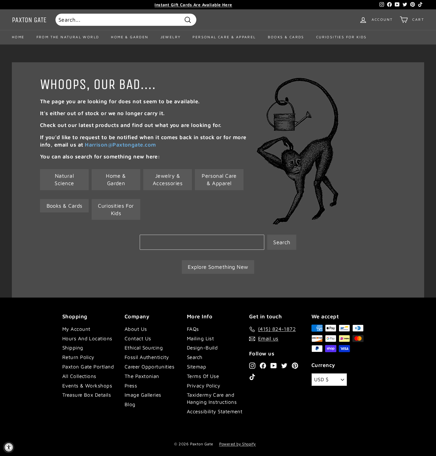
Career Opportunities (149, 367)
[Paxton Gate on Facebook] (263, 365)
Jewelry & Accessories (167, 179)
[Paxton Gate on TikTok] (252, 376)
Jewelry (170, 37)
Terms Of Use (203, 376)
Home (18, 37)
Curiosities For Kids (341, 37)
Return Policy (78, 357)
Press (131, 386)
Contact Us (138, 338)
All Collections (79, 376)
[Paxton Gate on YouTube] (273, 365)
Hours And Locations (87, 338)
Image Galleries (143, 395)
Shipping (72, 348)
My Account (76, 329)
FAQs (193, 329)
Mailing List (200, 338)
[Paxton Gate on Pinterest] (295, 365)
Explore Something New (218, 267)
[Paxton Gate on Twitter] (284, 365)
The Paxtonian (142, 376)
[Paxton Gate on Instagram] (252, 365)
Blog (130, 404)
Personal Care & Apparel (224, 37)
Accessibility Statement (214, 411)
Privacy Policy (203, 386)
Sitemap (196, 367)
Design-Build (202, 348)
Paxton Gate (29, 19)
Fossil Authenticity (147, 357)
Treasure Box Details (86, 395)
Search (281, 242)
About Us (136, 329)
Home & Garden (129, 37)
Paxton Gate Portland (88, 367)
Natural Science (64, 179)
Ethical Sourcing (144, 348)
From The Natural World (67, 37)
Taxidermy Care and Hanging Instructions (212, 398)
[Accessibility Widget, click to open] (8, 447)
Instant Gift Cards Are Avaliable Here (193, 4)
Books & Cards (286, 37)
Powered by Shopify (237, 443)
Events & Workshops (87, 386)
